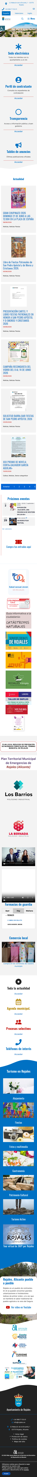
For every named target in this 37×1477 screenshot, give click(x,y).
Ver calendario (7, 529)
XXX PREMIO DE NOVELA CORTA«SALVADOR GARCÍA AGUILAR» (15, 465)
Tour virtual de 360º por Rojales (18, 1246)
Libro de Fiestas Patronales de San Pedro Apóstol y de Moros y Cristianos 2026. (18, 265)
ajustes (26, 1470)
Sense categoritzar (21, 475)
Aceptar (6, 1473)
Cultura (5, 475)
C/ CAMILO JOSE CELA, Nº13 (15, 920)
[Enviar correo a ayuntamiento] (32, 9)
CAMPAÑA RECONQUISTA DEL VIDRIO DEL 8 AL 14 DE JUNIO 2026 (17, 370)
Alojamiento (18, 1098)
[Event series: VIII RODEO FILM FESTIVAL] (26, 518)
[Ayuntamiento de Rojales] (6, 18)
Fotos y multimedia (18, 1146)
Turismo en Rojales (18, 1071)
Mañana (29, 911)
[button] (22, 18)
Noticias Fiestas (14, 226)
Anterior (6, 487)
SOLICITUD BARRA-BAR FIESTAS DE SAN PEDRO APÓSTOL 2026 (18, 417)
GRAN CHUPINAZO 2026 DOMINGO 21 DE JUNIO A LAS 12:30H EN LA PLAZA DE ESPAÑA (18, 216)
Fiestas (18, 1122)
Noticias (6, 226)
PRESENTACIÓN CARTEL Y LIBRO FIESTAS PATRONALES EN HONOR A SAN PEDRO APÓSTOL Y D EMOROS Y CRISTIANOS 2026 (18, 317)
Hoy (18, 911)
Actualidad (18, 179)
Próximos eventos (19, 498)
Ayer (7, 911)
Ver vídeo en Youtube (21, 1307)
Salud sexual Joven (18, 587)
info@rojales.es (19, 1422)
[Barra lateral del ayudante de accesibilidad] (2, 28)
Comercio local (18, 938)
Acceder (18, 65)
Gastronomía (18, 1170)
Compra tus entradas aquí (18, 547)
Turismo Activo (18, 1219)
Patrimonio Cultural (18, 1195)
